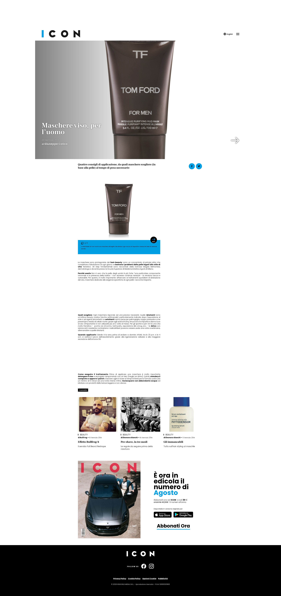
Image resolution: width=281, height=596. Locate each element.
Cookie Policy (134, 578)
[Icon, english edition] (228, 34)
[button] (235, 140)
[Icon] (61, 37)
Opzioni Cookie (149, 578)
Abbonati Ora (173, 526)
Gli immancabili (173, 442)
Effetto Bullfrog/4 (88, 442)
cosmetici (83, 390)
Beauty (84, 434)
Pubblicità (163, 578)
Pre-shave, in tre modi (134, 442)
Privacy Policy (119, 578)
